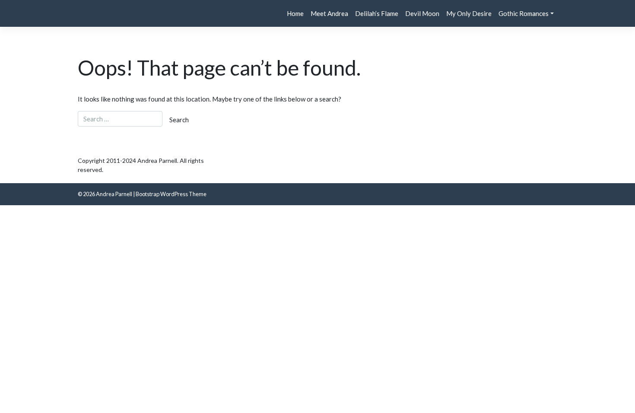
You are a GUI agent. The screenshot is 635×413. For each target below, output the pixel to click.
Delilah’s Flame (376, 13)
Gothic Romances (523, 13)
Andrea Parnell (114, 194)
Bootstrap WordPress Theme (171, 194)
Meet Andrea (329, 13)
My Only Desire (469, 13)
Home (295, 13)
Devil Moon (422, 13)
